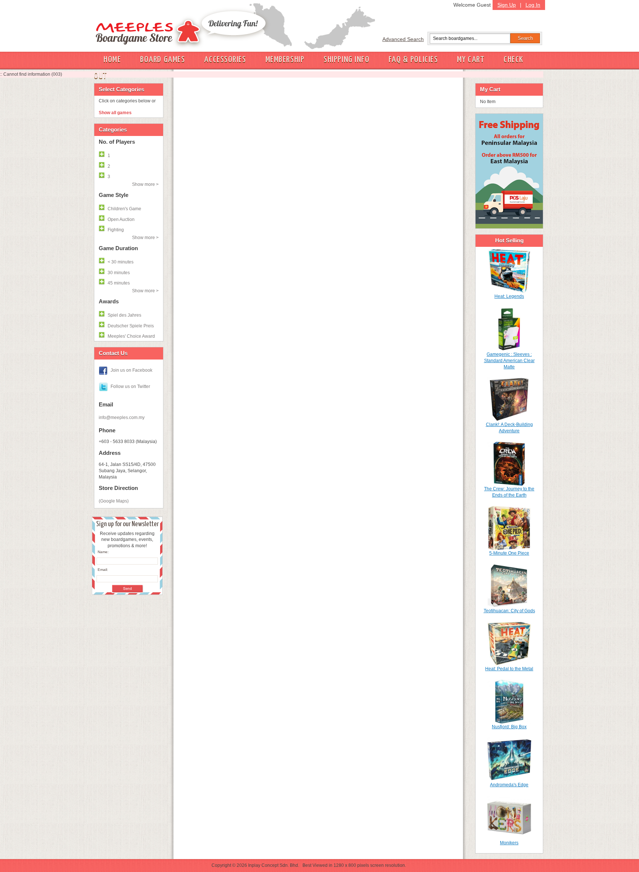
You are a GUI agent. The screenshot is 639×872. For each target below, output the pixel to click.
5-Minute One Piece (509, 553)
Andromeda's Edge (509, 784)
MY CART (470, 59)
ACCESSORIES (225, 59)
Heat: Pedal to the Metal (509, 668)
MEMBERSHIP (285, 59)
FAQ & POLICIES (413, 59)
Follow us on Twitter (130, 386)
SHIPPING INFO (346, 59)
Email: (103, 570)
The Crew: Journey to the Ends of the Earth (509, 492)
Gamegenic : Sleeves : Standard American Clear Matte (509, 360)
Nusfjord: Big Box (509, 726)
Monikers (509, 842)
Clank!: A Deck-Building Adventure (509, 427)
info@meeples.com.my (122, 417)
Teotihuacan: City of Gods (509, 610)
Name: (103, 552)
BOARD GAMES (162, 59)
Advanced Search (403, 39)
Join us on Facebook (131, 370)
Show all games (115, 112)
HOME (112, 59)
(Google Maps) (114, 501)
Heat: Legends (509, 296)
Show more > (145, 184)
